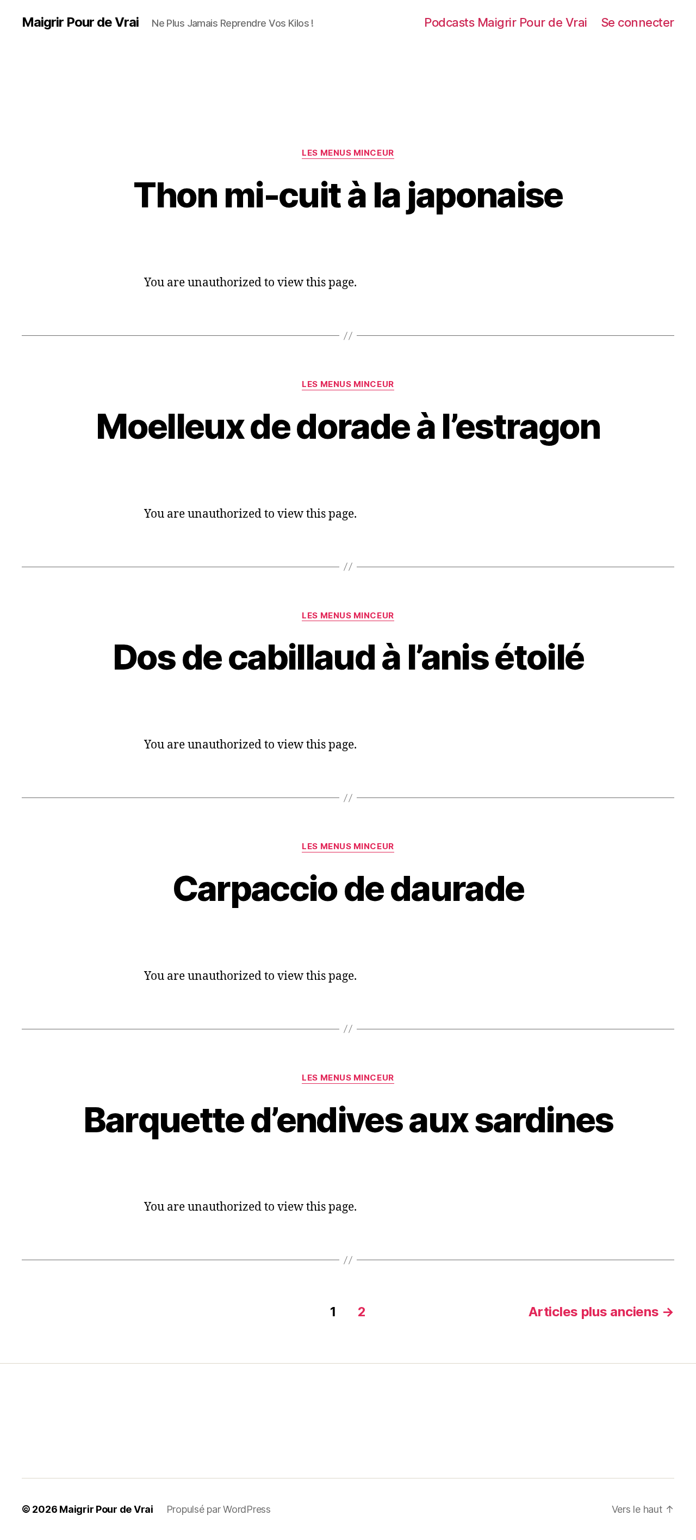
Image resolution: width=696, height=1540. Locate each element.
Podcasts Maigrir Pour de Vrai (505, 22)
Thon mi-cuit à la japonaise (347, 195)
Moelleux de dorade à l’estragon (348, 426)
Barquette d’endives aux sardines (348, 1119)
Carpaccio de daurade (348, 888)
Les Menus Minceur (348, 153)
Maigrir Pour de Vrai (80, 22)
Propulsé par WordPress (218, 1509)
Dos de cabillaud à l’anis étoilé (348, 657)
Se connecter (637, 22)
